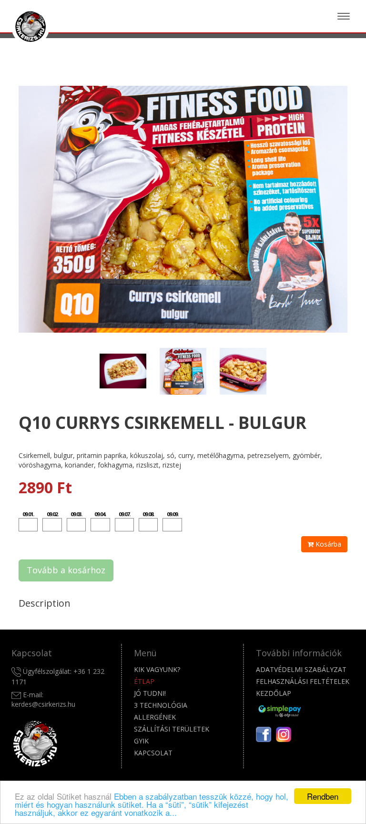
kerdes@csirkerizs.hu (43, 704)
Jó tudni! (150, 693)
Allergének (155, 717)
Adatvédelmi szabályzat (301, 669)
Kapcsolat (153, 752)
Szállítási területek (171, 728)
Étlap (144, 681)
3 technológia (160, 705)
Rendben (322, 796)
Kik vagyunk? (157, 669)
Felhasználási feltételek (302, 681)
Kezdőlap (273, 693)
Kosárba (327, 544)
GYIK (141, 740)
